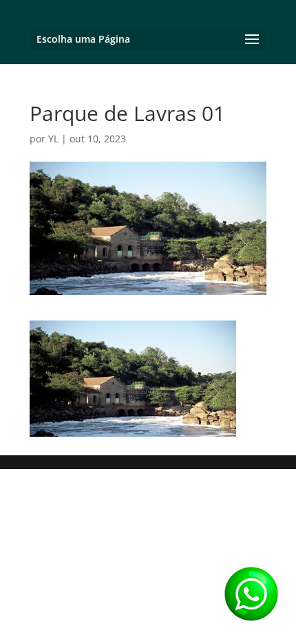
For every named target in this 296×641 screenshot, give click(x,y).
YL (53, 138)
